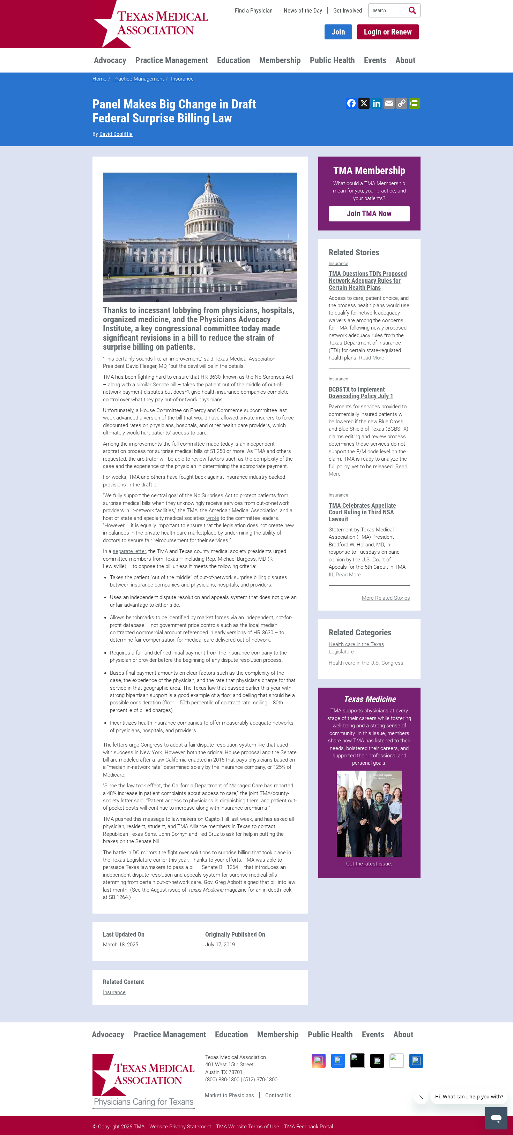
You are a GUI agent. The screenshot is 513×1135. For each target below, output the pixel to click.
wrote (212, 518)
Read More (371, 358)
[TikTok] (358, 1061)
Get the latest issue (368, 864)
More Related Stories (386, 598)
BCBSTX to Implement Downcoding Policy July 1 (361, 393)
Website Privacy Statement (180, 1126)
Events (375, 60)
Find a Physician (254, 10)
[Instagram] (319, 1061)
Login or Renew (388, 32)
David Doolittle (116, 134)
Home (99, 79)
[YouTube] (397, 1061)
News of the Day (303, 10)
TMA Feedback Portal (308, 1126)
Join (338, 32)
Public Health (332, 60)
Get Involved (347, 10)
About (405, 60)
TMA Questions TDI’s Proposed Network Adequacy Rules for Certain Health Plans (368, 280)
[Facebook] (338, 1061)
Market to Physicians (229, 1095)
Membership (280, 60)
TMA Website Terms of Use (247, 1126)
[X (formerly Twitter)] (377, 1061)
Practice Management (171, 60)
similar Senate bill (156, 384)
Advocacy (110, 60)
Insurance (182, 79)
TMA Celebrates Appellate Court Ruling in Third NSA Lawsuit (362, 512)
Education (233, 60)
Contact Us (278, 1095)
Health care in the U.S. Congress (366, 663)
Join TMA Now (369, 213)
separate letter (129, 551)
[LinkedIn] (416, 1061)
